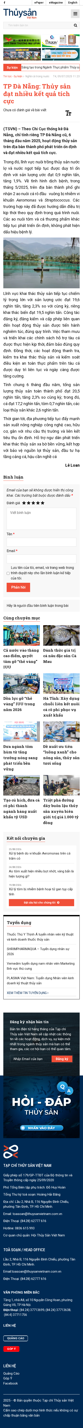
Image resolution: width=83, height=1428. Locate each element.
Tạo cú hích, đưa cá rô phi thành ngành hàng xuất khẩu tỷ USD (21, 809)
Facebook (10, 1383)
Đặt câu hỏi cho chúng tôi (40, 902)
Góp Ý (7, 1378)
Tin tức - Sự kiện (12, 76)
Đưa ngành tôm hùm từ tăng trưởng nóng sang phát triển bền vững (20, 758)
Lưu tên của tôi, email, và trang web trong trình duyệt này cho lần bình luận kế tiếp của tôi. (42, 573)
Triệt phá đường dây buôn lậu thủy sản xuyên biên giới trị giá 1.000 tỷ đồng (61, 811)
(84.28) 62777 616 (33, 1221)
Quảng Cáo (11, 1373)
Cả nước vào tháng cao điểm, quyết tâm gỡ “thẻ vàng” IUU (21, 659)
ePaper (39, 2)
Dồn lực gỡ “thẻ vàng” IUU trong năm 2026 (19, 704)
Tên (11, 534)
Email (12, 551)
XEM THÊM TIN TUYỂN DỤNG (27, 993)
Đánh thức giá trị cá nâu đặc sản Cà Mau (59, 656)
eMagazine (56, 2)
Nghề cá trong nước (37, 76)
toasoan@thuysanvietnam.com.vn (37, 1214)
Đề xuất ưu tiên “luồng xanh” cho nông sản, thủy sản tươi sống (61, 755)
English (72, 2)
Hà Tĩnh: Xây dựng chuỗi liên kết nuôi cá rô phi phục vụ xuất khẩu (61, 707)
